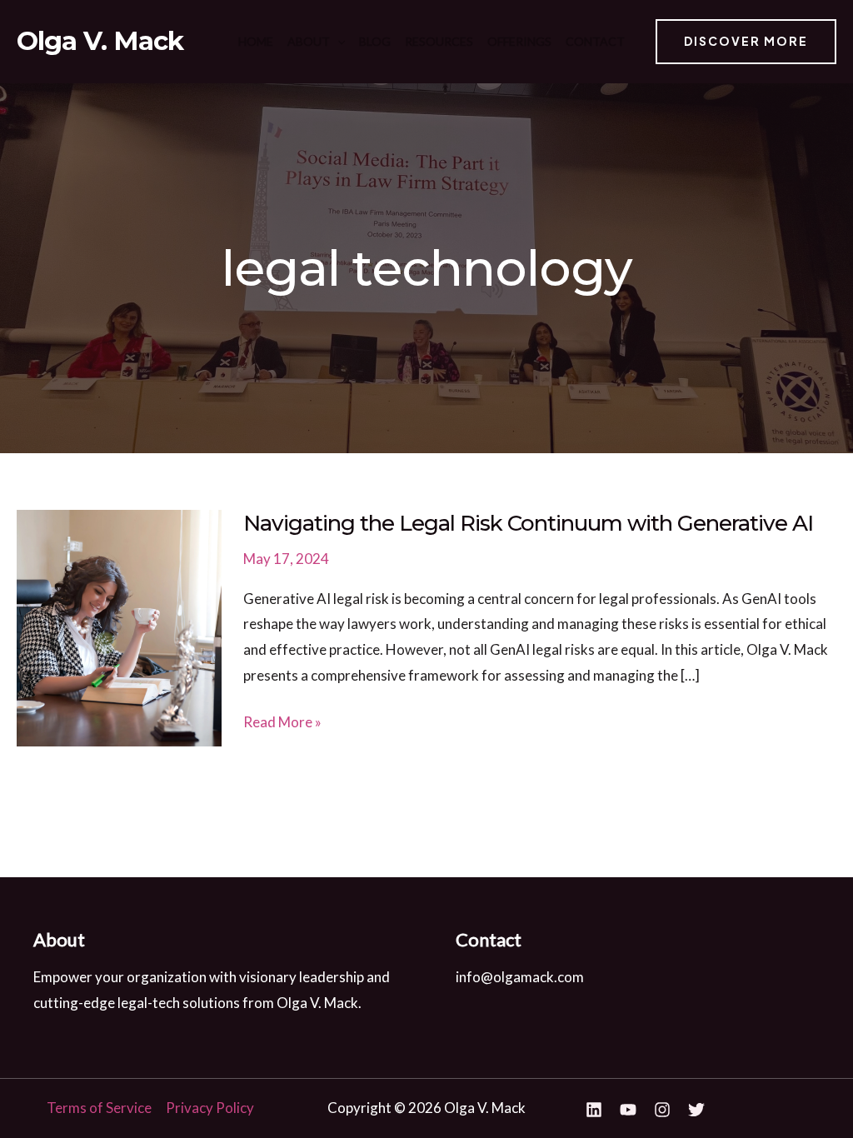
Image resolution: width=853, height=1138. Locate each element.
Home (255, 41)
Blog (375, 41)
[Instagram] (662, 1109)
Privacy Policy (210, 1107)
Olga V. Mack (100, 41)
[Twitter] (696, 1109)
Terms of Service (99, 1107)
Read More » (282, 724)
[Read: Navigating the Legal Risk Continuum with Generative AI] (119, 626)
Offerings (519, 41)
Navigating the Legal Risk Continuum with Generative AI (528, 523)
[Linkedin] (594, 1109)
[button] (337, 41)
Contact (595, 41)
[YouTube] (628, 1109)
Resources (439, 41)
